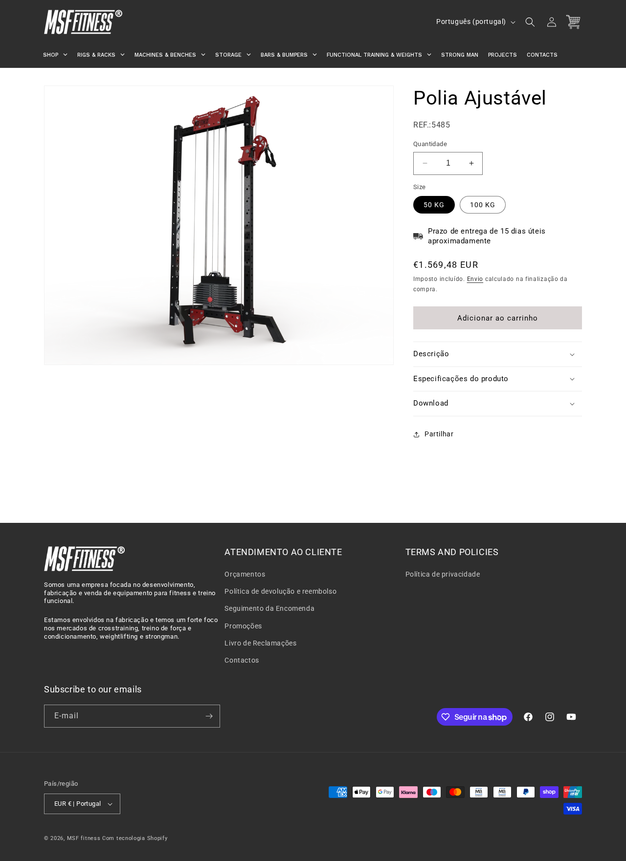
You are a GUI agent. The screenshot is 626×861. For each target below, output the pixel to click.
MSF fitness (84, 838)
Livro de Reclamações (260, 643)
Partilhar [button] (439, 434)
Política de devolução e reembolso (280, 591)
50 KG (434, 205)
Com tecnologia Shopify (134, 838)
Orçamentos (244, 574)
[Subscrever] (209, 716)
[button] (530, 22)
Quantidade (430, 144)
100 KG (482, 205)
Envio (475, 279)
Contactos (241, 660)
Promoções (243, 626)
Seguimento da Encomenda (269, 608)
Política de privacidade (442, 574)
